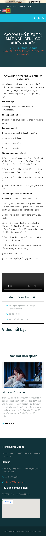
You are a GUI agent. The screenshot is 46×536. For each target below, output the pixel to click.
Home (11, 48)
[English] (4, 10)
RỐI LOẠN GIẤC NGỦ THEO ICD (16, 392)
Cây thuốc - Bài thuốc (27, 48)
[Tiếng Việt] (8, 10)
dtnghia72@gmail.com (15, 482)
